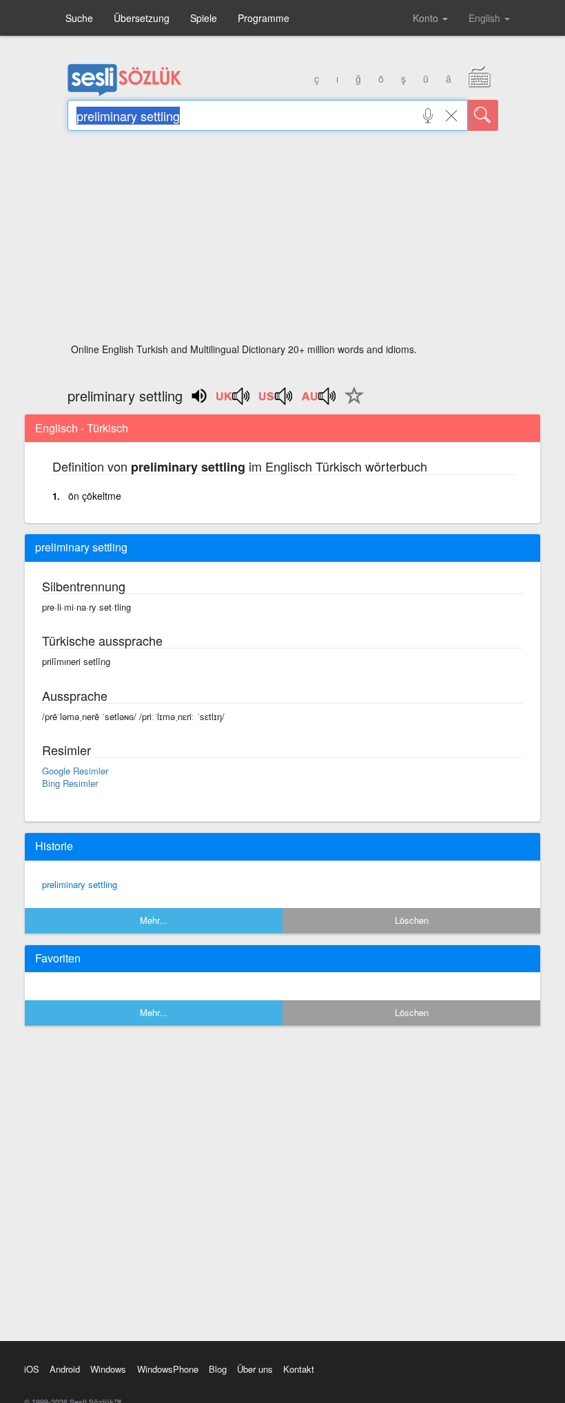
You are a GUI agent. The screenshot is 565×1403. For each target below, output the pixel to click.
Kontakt (298, 1368)
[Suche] (483, 115)
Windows (108, 1368)
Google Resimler (75, 770)
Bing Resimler (70, 783)
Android (65, 1368)
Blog (218, 1368)
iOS (31, 1368)
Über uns (255, 1368)
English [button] (486, 18)
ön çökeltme (94, 496)
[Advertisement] (283, 241)
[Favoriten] (350, 403)
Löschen (412, 920)
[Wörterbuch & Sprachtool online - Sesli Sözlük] (125, 93)
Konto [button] (427, 18)
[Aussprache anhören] (233, 401)
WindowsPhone (167, 1368)
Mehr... (153, 920)
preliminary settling (79, 884)
